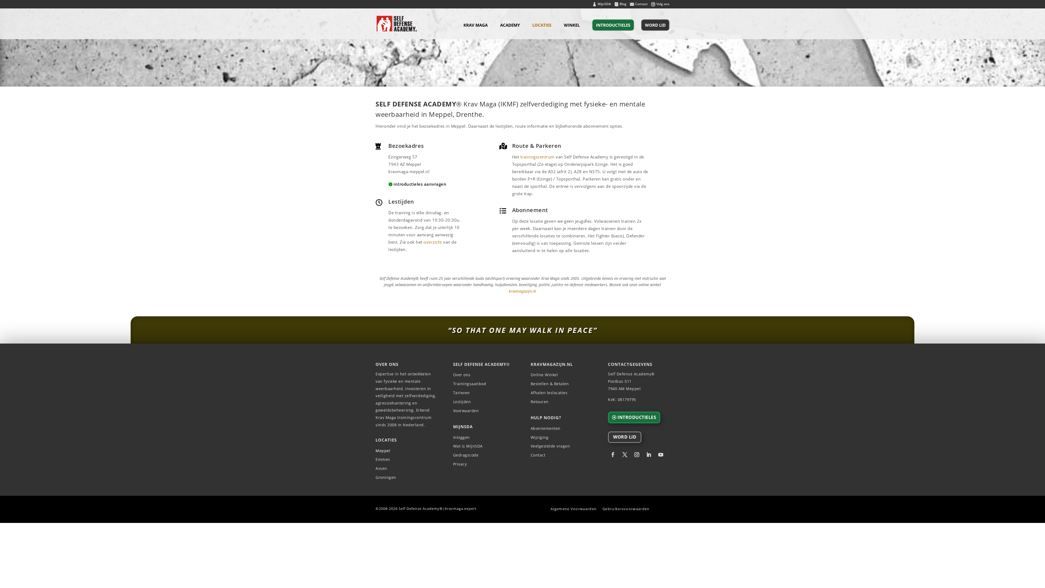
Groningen (386, 477)
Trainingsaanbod (469, 384)
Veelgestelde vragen (550, 446)
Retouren (540, 402)
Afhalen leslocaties (549, 393)
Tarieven (461, 393)
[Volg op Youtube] (661, 455)
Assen (381, 468)
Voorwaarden (466, 411)
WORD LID (655, 25)
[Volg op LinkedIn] (649, 455)
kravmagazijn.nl (522, 291)
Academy (510, 25)
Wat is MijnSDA (468, 446)
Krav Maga (475, 25)
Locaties (541, 25)
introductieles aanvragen (420, 184)
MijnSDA (604, 4)
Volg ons (662, 4)
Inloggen (461, 437)
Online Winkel (544, 375)
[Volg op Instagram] (637, 455)
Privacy (460, 464)
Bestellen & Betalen (550, 384)
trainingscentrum (537, 157)
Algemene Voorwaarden (574, 508)
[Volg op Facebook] (613, 455)
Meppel (383, 451)
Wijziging (540, 437)
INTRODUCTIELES (613, 25)
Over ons (462, 375)
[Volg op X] (625, 455)
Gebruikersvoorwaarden (626, 508)
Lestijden (462, 402)
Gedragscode (466, 455)
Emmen (383, 459)
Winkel (572, 25)
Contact (641, 4)
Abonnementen (546, 428)
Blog (623, 4)
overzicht (432, 242)
